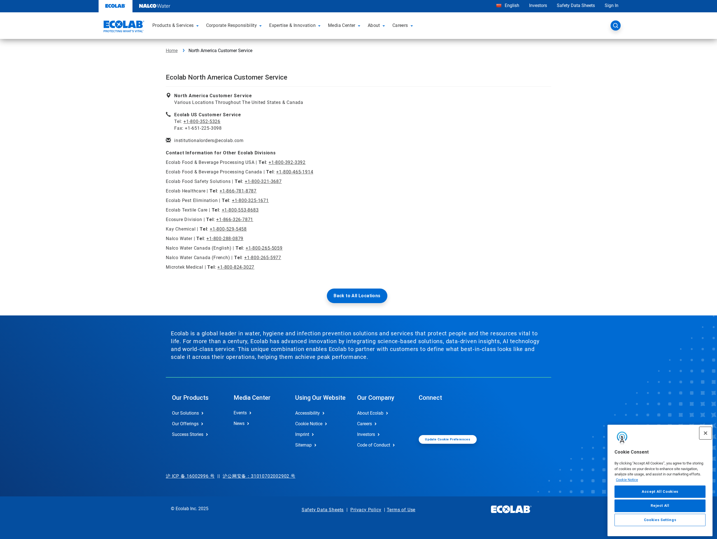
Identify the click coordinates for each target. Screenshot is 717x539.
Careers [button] (400, 25)
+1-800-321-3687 (263, 181)
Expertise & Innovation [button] (292, 25)
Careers (364, 423)
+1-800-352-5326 (201, 121)
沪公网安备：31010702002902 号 (259, 476)
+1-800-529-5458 (228, 229)
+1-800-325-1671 (250, 200)
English (511, 5)
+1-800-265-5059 (264, 248)
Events (240, 412)
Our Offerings (185, 423)
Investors (538, 5)
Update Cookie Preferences (447, 439)
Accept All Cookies (660, 491)
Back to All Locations (357, 295)
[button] (198, 25)
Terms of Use (401, 509)
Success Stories (187, 434)
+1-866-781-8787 (238, 191)
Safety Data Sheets (576, 5)
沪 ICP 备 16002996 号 (190, 476)
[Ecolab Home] (123, 27)
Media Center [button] (341, 25)
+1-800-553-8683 (240, 210)
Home (172, 50)
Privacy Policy (365, 509)
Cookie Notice (627, 480)
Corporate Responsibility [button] (231, 25)
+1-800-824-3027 (235, 267)
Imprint (302, 434)
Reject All (660, 505)
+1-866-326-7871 (234, 219)
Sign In (611, 5)
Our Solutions (185, 413)
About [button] (374, 25)
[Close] (705, 433)
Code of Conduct (373, 445)
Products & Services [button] (173, 25)
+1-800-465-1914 (294, 172)
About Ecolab (370, 413)
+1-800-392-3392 (287, 162)
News (239, 423)
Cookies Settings (660, 520)
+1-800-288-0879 (224, 238)
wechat (427, 417)
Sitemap (303, 445)
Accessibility (307, 413)
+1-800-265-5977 (262, 257)
